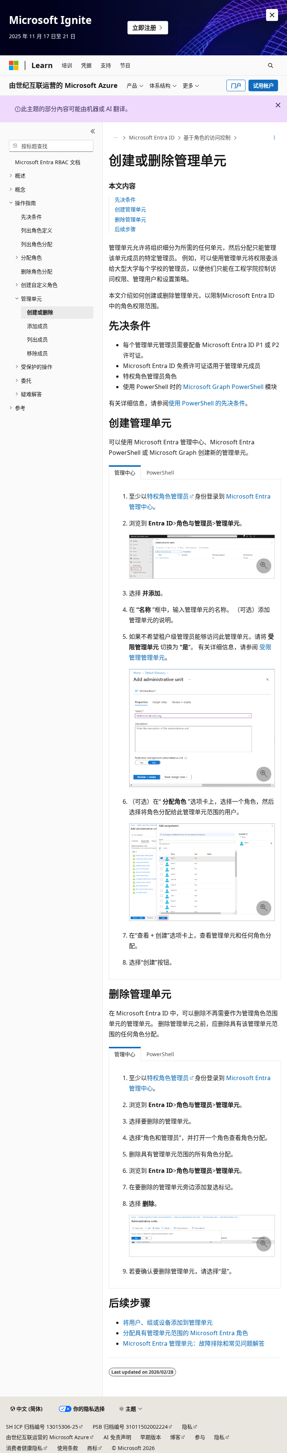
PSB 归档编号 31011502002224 (130, 1426)
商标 (92, 1448)
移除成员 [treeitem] (37, 353)
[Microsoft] (14, 65)
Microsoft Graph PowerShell (223, 387)
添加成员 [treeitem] (37, 325)
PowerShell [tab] (160, 472)
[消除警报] (272, 15)
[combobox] (51, 146)
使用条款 (67, 1448)
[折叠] (92, 131)
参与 (200, 1437)
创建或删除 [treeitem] (40, 312)
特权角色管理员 (168, 496)
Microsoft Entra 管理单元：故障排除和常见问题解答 (194, 1343)
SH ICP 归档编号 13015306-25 (42, 1426)
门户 (236, 85)
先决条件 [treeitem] (31, 216)
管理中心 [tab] (124, 472)
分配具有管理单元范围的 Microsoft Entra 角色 (185, 1333)
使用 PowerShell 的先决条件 (207, 403)
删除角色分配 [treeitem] (36, 271)
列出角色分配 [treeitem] (36, 244)
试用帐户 (263, 85)
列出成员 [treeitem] (37, 339)
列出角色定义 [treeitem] (36, 230)
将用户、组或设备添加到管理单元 (168, 1322)
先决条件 (125, 199)
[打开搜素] (270, 65)
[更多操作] (274, 138)
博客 (175, 1437)
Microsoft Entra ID (152, 137)
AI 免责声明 (117, 1437)
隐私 (187, 1426)
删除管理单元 (130, 219)
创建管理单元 (130, 209)
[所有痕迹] (115, 138)
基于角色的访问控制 (207, 137)
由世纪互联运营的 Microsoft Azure (47, 1437)
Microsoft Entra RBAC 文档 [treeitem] (47, 162)
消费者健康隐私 (24, 1448)
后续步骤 (125, 229)
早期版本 (150, 1437)
